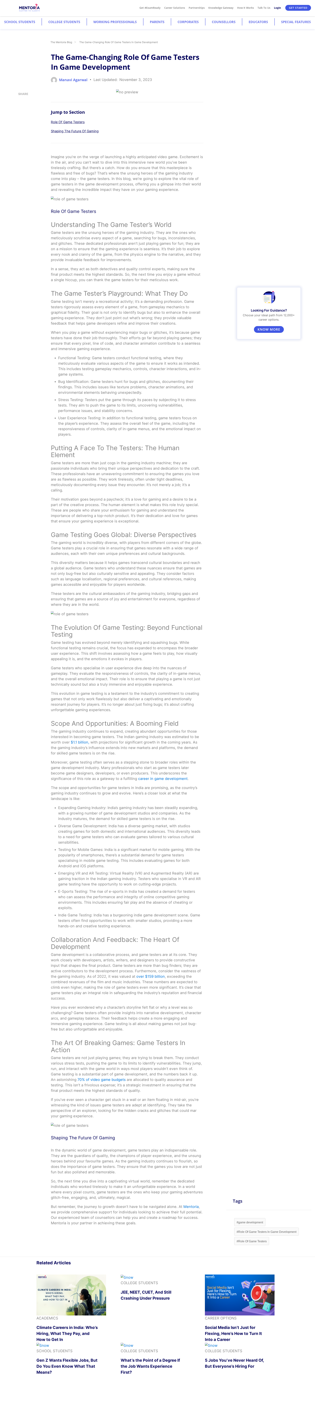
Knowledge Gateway (221, 7)
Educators (258, 22)
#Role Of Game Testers (252, 1241)
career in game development (163, 778)
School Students (19, 22)
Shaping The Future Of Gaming (75, 131)
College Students (64, 22)
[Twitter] (19, 116)
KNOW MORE (269, 329)
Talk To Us (264, 7)
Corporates (188, 22)
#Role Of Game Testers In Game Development (266, 1231)
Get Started (298, 7)
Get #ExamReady (150, 7)
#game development (250, 1222)
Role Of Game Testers (68, 122)
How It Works (245, 7)
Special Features (296, 22)
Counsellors (224, 22)
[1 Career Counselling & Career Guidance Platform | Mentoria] (29, 7)
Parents (157, 22)
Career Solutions (174, 7)
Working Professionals (115, 22)
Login (277, 7)
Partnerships (197, 7)
